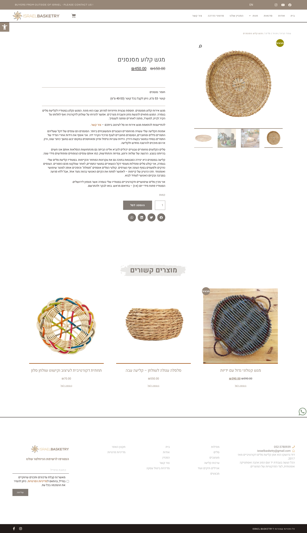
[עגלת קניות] (72, 16)
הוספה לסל (137, 205)
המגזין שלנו (236, 16)
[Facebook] (290, 5)
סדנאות (268, 16)
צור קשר (197, 16)
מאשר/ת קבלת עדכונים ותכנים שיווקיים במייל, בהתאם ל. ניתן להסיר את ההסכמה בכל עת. (39, 481)
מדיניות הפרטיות (37, 481)
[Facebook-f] (13, 528)
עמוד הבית (285, 33)
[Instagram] (276, 5)
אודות (281, 16)
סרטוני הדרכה (216, 16)
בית (293, 16)
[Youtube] (283, 5)
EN (251, 5)
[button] (200, 46)
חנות (255, 16)
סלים (268, 33)
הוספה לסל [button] (240, 386)
